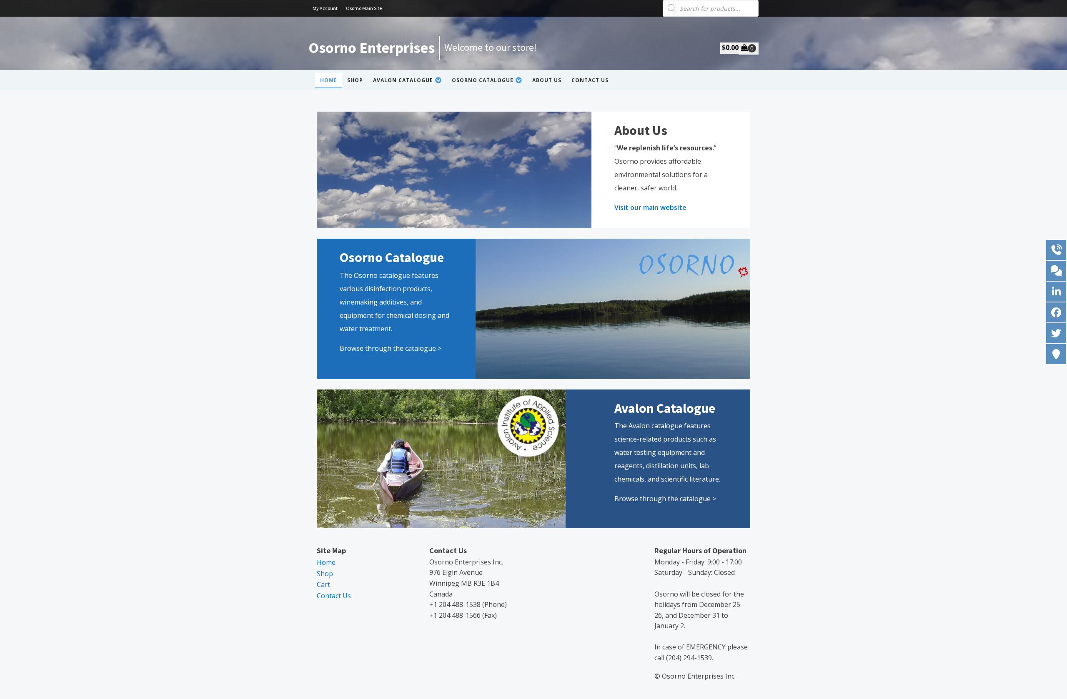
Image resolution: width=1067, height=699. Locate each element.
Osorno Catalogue (482, 80)
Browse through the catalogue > (390, 348)
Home (328, 80)
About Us (546, 80)
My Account (325, 8)
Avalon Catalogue (403, 80)
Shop (355, 80)
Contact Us (590, 80)
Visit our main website (650, 207)
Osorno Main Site (364, 8)
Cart (323, 584)
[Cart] (749, 48)
